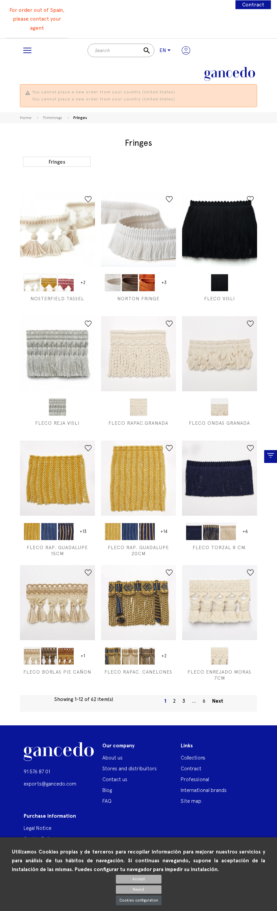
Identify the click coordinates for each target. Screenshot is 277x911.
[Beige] (57, 407)
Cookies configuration (138, 900)
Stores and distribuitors (129, 768)
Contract (253, 5)
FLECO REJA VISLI (57, 423)
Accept (138, 879)
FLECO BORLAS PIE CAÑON (57, 672)
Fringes (57, 162)
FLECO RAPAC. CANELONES (138, 672)
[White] (32, 282)
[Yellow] (32, 531)
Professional (195, 779)
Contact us (114, 779)
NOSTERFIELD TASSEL (57, 298)
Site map (191, 801)
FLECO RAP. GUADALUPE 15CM (57, 550)
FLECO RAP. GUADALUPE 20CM (138, 550)
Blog (107, 790)
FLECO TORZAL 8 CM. (219, 547)
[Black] (219, 282)
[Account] (186, 50)
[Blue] (49, 531)
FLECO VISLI (219, 298)
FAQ (106, 801)
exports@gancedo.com (50, 784)
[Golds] (49, 282)
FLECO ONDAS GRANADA (219, 423)
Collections (193, 758)
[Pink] (66, 282)
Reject (138, 889)
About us (112, 758)
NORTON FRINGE (138, 298)
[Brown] (129, 282)
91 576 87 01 (37, 771)
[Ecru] (219, 656)
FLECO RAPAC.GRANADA (138, 423)
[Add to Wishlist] (88, 199)
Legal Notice (37, 828)
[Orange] (147, 282)
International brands (204, 790)
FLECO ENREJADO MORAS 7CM (219, 675)
